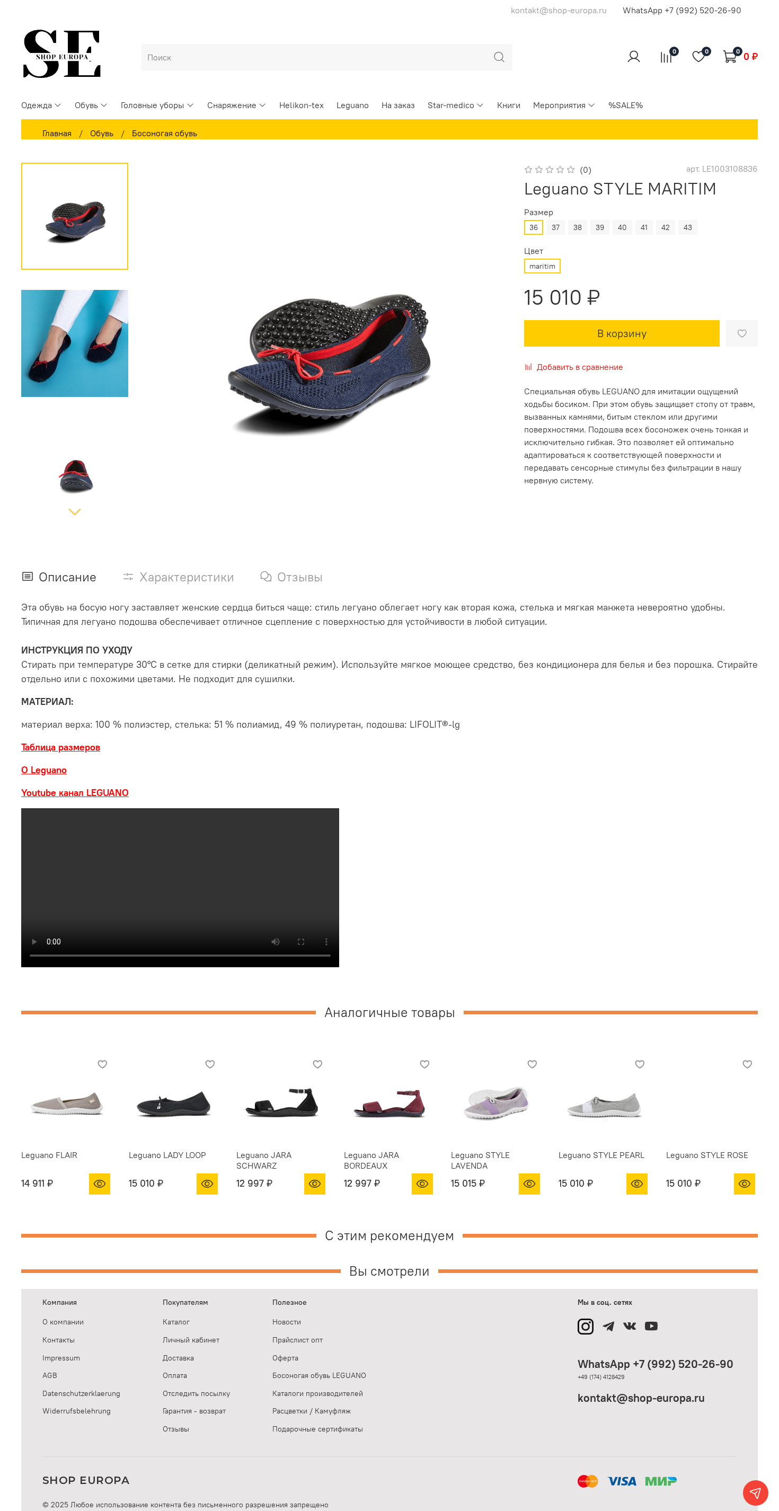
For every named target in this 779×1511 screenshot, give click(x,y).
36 (533, 227)
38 (577, 227)
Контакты (58, 1340)
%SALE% (625, 105)
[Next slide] (74, 511)
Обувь (86, 105)
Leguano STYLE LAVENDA (480, 1160)
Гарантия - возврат (194, 1411)
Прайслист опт (297, 1340)
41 (644, 227)
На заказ (398, 105)
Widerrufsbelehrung (76, 1411)
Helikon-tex (301, 105)
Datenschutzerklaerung (81, 1393)
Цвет (533, 251)
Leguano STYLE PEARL (601, 1155)
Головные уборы (152, 105)
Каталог (176, 1322)
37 (556, 227)
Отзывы (176, 1429)
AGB (49, 1375)
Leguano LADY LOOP (167, 1155)
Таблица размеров (60, 747)
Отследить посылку (196, 1393)
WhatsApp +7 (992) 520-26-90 (682, 10)
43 (688, 227)
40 (622, 227)
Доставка (178, 1358)
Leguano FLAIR (49, 1155)
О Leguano (44, 770)
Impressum (61, 1358)
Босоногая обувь (164, 133)
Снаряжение (231, 105)
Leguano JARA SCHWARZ (263, 1160)
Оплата (175, 1375)
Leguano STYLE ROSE (707, 1155)
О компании (63, 1322)
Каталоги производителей (317, 1393)
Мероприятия (559, 105)
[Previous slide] (166, 344)
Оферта (285, 1358)
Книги (508, 105)
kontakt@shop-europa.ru (641, 1398)
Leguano (353, 105)
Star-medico (451, 105)
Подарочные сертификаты (317, 1429)
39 (600, 227)
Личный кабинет (191, 1340)
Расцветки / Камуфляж (311, 1411)
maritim (542, 266)
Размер (538, 212)
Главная (57, 133)
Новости (286, 1322)
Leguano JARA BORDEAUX (371, 1160)
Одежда (36, 105)
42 (665, 227)
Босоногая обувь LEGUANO (319, 1375)
